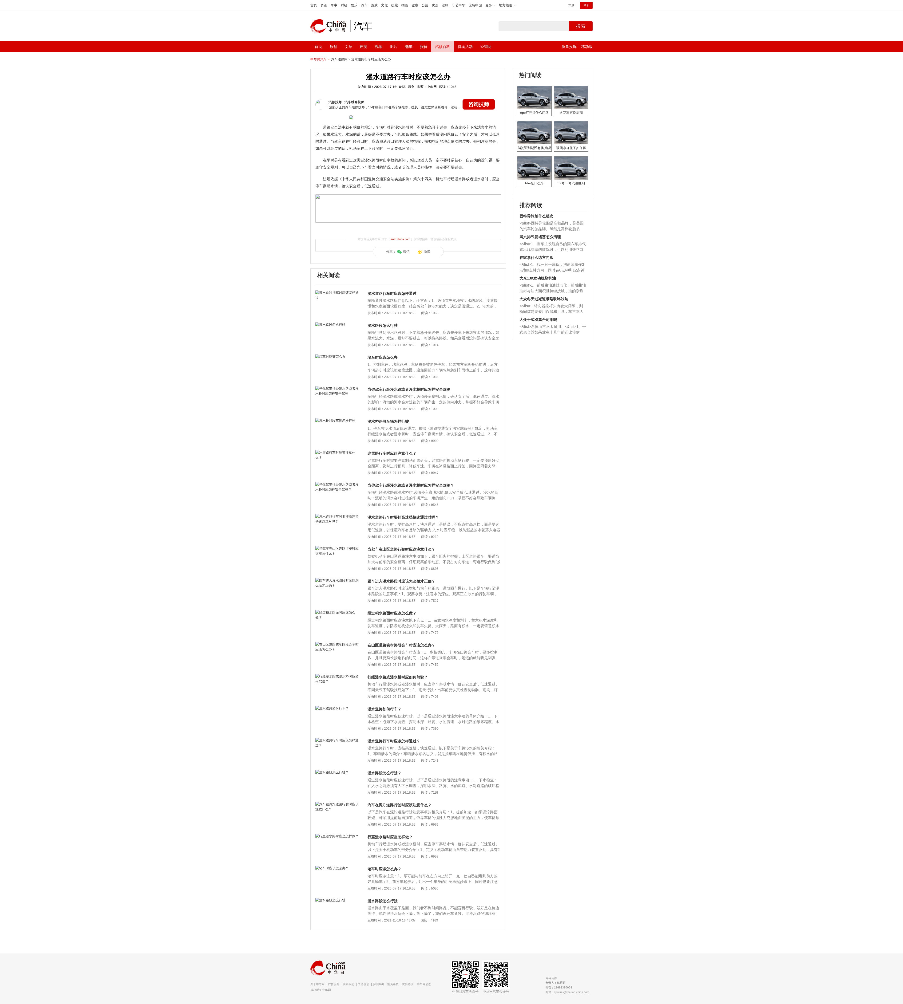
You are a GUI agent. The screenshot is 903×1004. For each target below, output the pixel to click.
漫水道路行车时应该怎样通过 (392, 293)
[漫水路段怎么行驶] (337, 325)
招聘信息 (363, 984)
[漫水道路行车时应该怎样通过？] (337, 740)
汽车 (364, 5)
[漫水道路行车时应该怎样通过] (337, 293)
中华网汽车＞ (320, 59)
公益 (425, 5)
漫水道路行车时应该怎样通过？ (394, 741)
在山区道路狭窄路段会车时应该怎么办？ (401, 645)
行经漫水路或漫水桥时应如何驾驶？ (398, 677)
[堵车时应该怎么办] (337, 356)
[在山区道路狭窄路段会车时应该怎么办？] (337, 644)
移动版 (587, 47)
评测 (363, 47)
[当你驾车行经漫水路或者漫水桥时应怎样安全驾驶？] (337, 484)
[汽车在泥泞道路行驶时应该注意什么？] (337, 804)
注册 (571, 5)
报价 (424, 47)
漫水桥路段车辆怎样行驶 (388, 421)
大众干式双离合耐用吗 (538, 320)
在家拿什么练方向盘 (536, 258)
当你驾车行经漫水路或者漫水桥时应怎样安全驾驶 (409, 389)
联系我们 (348, 984)
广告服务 (333, 984)
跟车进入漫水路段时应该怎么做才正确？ (401, 581)
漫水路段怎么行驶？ (384, 773)
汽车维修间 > (340, 59)
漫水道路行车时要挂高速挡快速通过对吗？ (403, 517)
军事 (334, 5)
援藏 (394, 5)
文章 (348, 47)
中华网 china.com (330, 26)
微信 (406, 251)
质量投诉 (569, 47)
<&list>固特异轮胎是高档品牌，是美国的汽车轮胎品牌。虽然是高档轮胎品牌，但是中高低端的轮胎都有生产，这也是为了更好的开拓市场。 (551, 226)
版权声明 (378, 984)
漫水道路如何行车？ (384, 709)
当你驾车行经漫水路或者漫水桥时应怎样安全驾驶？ (411, 485)
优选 (435, 5)
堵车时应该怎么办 (383, 357)
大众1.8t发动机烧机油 (537, 278)
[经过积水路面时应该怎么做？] (337, 612)
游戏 (374, 5)
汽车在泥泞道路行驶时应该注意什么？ (400, 805)
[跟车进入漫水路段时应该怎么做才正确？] (337, 580)
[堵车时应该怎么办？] (337, 868)
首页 (313, 5)
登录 (586, 5)
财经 (344, 5)
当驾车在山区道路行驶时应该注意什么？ (401, 549)
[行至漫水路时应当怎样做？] (337, 836)
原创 (333, 47)
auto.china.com (400, 239)
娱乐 (354, 5)
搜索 (581, 26)
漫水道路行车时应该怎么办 (371, 59)
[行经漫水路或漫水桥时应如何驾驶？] (337, 676)
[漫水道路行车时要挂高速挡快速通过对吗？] (337, 516)
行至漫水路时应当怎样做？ (390, 837)
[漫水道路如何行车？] (337, 708)
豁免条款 (393, 984)
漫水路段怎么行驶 (383, 325)
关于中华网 (317, 984)
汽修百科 (442, 47)
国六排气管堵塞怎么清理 (540, 237)
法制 (445, 5)
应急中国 (475, 5)
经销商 (485, 47)
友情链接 (407, 984)
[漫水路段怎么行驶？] (337, 772)
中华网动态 (424, 984)
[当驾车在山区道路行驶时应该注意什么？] (337, 548)
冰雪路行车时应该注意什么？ (392, 453)
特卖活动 (465, 47)
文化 (384, 5)
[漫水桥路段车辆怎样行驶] (337, 420)
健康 (415, 5)
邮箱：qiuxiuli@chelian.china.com (567, 992)
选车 (408, 47)
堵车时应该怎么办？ (384, 869)
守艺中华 (458, 5)
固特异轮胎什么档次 (536, 216)
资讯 (324, 5)
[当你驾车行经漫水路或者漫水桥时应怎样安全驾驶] (337, 388)
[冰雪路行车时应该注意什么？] (337, 452)
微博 (427, 251)
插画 (404, 5)
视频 (378, 47)
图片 (393, 47)
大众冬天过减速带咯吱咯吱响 (543, 299)
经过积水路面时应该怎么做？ (392, 613)
